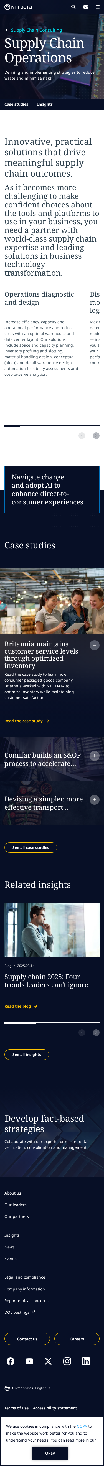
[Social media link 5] (86, 1361)
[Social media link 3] (48, 1361)
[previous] (81, 435)
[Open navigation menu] (98, 7)
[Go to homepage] (18, 7)
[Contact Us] (85, 7)
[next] (96, 435)
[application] (52, 1441)
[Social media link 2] (29, 1361)
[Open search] (73, 7)
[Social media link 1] (10, 1361)
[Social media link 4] (67, 1361)
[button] (27, 1388)
